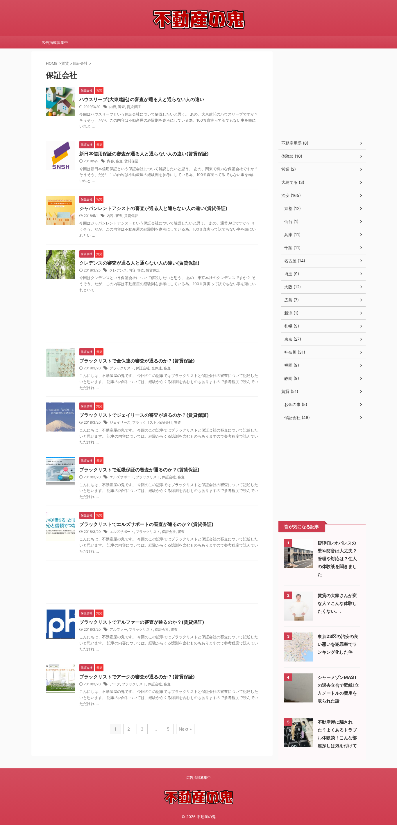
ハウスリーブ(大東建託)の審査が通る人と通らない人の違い (141, 99)
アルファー (118, 629)
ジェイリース (120, 422)
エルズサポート (122, 477)
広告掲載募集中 (55, 42)
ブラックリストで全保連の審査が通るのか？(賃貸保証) (137, 361)
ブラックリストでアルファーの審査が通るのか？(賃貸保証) (141, 622)
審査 (121, 107)
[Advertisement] (152, 322)
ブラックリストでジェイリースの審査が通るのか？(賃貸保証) (144, 415)
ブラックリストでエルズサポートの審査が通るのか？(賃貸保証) (146, 524)
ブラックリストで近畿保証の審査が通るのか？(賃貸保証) (139, 469)
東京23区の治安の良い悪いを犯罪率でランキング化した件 (338, 644)
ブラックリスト (122, 368)
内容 (112, 107)
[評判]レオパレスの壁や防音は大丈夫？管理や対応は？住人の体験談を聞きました (337, 558)
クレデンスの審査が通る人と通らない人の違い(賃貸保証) (139, 263)
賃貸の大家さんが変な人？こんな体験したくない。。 (337, 603)
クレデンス (118, 270)
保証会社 (143, 368)
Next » (185, 729)
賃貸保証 (134, 107)
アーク (115, 684)
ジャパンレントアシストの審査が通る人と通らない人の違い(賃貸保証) (153, 208)
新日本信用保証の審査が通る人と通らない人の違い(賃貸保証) (144, 154)
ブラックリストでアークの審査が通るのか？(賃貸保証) (137, 677)
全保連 (156, 368)
